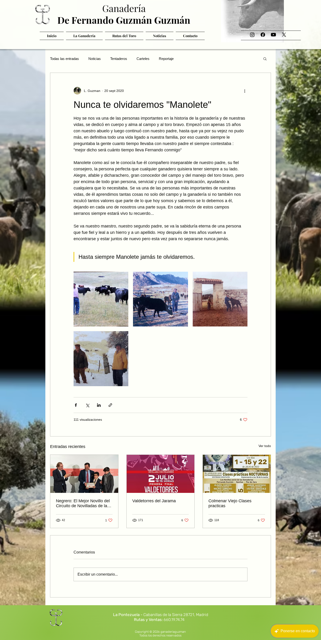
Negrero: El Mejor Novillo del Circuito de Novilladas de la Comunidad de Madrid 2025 (83, 503)
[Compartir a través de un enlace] (110, 405)
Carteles (143, 59)
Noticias (94, 59)
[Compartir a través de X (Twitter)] (87, 405)
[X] (284, 35)
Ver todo (264, 446)
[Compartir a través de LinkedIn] (99, 405)
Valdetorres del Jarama (154, 501)
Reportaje (166, 59)
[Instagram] (252, 35)
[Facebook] (263, 35)
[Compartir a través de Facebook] (76, 405)
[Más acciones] (244, 91)
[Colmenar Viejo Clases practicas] (237, 474)
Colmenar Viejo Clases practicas (229, 503)
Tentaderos (118, 59)
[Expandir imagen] (101, 299)
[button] (265, 58)
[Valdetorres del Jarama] (161, 474)
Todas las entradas (64, 59)
